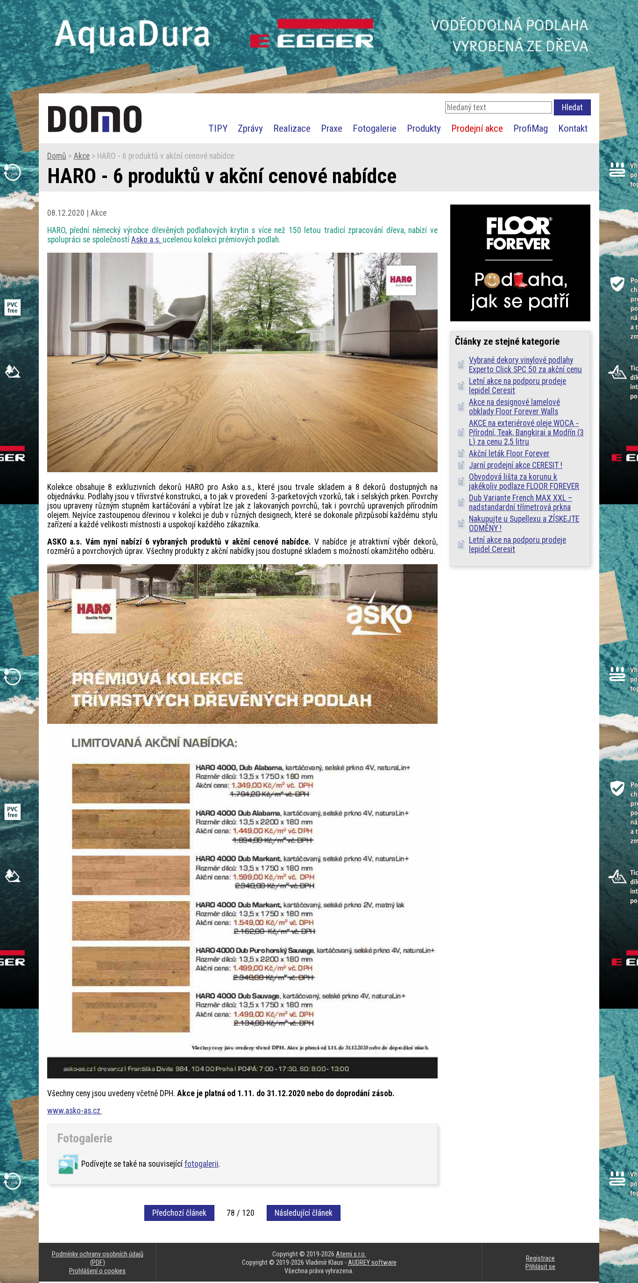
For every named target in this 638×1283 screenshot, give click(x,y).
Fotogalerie (375, 128)
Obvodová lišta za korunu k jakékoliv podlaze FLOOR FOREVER (524, 481)
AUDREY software (372, 1262)
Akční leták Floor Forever (509, 453)
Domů (56, 156)
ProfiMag (530, 128)
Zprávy (250, 128)
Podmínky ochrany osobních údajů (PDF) (97, 1258)
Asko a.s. (147, 239)
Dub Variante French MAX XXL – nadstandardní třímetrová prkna (520, 502)
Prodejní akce (477, 128)
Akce (82, 156)
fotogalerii (201, 1164)
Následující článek (304, 1213)
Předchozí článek (179, 1213)
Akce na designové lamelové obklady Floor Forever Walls (514, 406)
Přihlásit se (540, 1266)
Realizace (292, 128)
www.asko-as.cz (74, 1110)
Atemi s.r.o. (351, 1254)
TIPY (217, 128)
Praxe (331, 128)
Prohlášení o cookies (97, 1271)
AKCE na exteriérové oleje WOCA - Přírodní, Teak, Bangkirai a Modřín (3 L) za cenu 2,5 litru (526, 432)
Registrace (540, 1258)
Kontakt (573, 128)
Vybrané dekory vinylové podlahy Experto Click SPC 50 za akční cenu (525, 364)
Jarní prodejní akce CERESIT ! (515, 465)
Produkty (424, 128)
